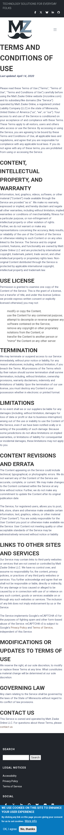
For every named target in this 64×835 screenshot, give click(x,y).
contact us (6, 726)
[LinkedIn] (53, 12)
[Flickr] (53, 804)
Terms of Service (43, 627)
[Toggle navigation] (56, 29)
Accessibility (10, 775)
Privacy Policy (19, 627)
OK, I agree (10, 829)
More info (31, 821)
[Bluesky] (47, 12)
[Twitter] (41, 12)
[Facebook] (35, 12)
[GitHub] (58, 12)
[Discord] (45, 804)
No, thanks (27, 829)
